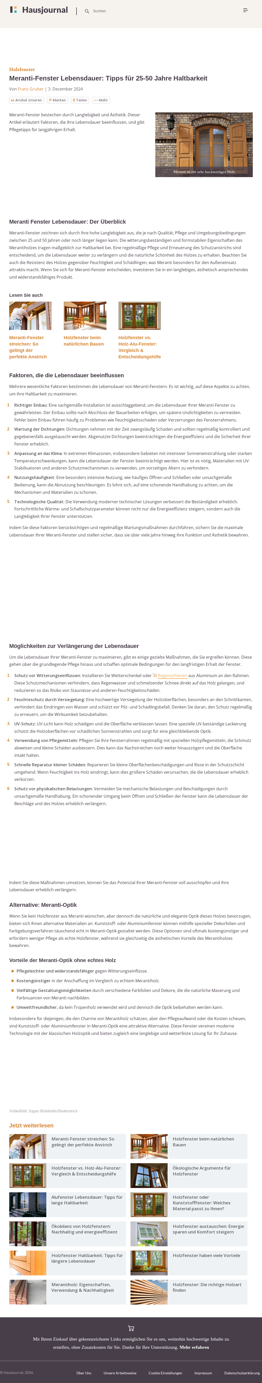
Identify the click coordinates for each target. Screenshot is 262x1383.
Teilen (81, 100)
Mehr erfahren (194, 1347)
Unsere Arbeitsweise (120, 1373)
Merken (59, 100)
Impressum (203, 1373)
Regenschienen (172, 675)
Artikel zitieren (28, 100)
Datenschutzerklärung (242, 1373)
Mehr (103, 100)
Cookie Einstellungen (165, 1373)
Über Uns (84, 1373)
